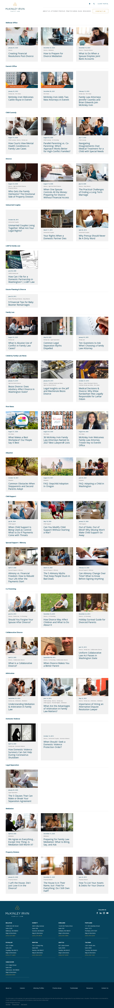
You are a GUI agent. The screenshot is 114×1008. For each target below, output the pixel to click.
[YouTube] (107, 913)
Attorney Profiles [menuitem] (58, 11)
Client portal (103, 4)
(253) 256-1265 (90, 955)
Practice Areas (57, 988)
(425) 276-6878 (37, 935)
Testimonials (74, 988)
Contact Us (100, 11)
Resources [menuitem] (87, 11)
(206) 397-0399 (63, 955)
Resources (89, 988)
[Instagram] (104, 913)
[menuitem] (8, 1005)
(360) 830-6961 (10, 975)
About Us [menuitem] (46, 11)
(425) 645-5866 (63, 935)
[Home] (15, 7)
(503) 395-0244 (90, 935)
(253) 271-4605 (10, 955)
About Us (8, 988)
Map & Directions (11, 933)
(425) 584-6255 (37, 955)
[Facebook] (97, 913)
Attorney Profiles (38, 988)
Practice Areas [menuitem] (71, 11)
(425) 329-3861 (10, 935)
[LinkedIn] (101, 913)
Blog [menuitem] (80, 11)
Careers (22, 988)
